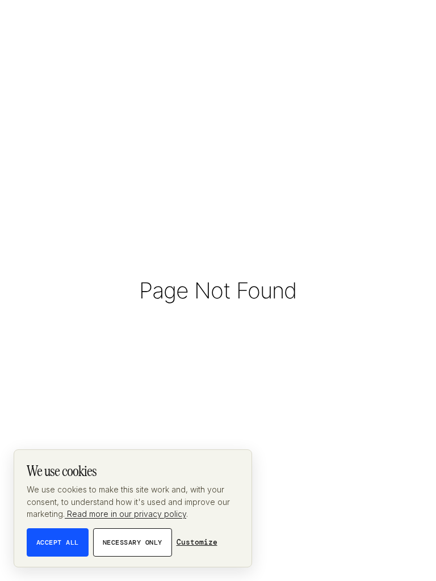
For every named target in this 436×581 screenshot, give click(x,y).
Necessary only (132, 542)
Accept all (57, 542)
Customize (197, 542)
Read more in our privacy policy (125, 514)
